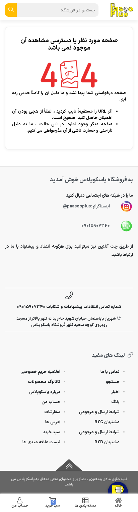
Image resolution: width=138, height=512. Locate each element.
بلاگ (115, 402)
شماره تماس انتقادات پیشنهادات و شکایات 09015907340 (69, 307)
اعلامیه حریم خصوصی (40, 372)
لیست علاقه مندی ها (41, 442)
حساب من (19, 506)
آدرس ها (52, 422)
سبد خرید (52, 504)
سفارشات (52, 412)
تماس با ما (110, 372)
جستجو (113, 382)
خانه (118, 506)
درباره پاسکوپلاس (44, 392)
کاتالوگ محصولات (44, 382)
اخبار (115, 392)
